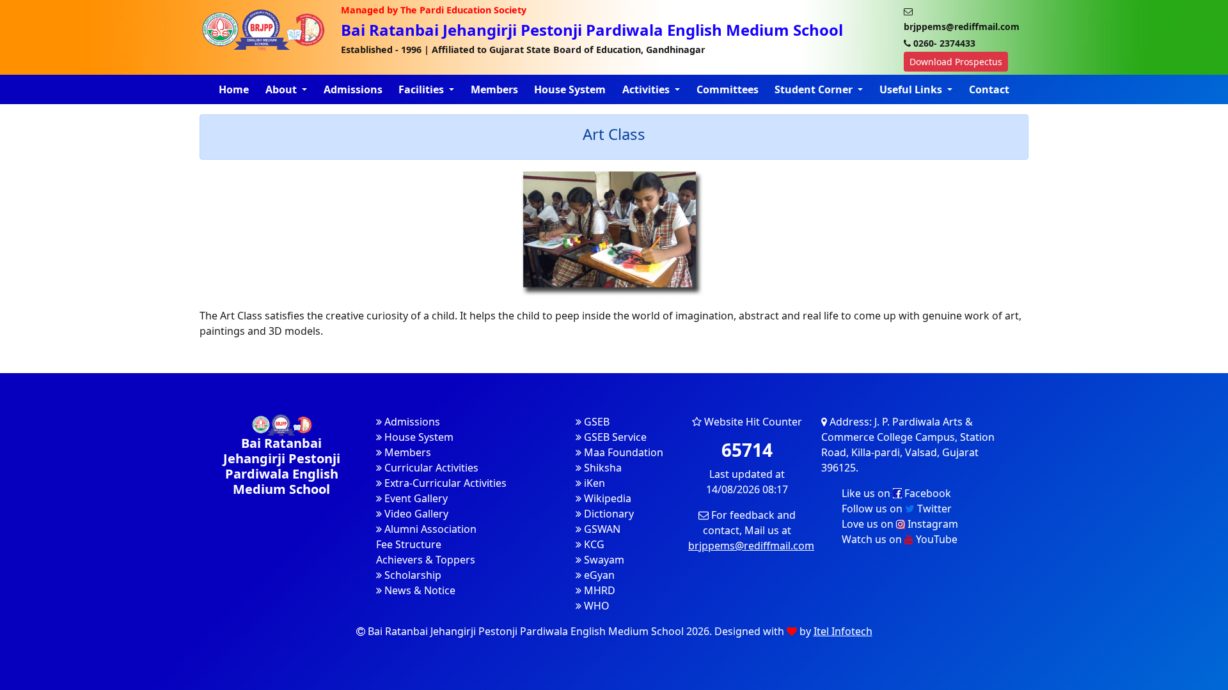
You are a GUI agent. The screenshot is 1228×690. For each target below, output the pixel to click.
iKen (593, 483)
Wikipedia (606, 498)
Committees (728, 89)
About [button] (282, 89)
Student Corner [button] (815, 89)
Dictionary (607, 514)
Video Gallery (415, 514)
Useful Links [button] (912, 89)
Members (494, 89)
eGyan (598, 575)
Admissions (353, 89)
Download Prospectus (955, 62)
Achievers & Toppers (425, 560)
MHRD (598, 590)
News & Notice (418, 590)
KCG (592, 544)
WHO (595, 606)
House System (570, 89)
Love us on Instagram (900, 524)
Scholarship (411, 575)
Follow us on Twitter (897, 509)
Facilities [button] (422, 89)
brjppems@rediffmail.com (751, 546)
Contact (989, 89)
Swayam (602, 560)
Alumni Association (429, 529)
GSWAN (600, 529)
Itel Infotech (843, 631)
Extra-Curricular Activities (444, 483)
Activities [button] (647, 89)
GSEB (595, 422)
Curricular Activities (430, 468)
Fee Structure (408, 544)
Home (234, 89)
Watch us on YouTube (899, 539)
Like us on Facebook (896, 493)
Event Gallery (415, 498)
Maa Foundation (622, 452)
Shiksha (601, 468)
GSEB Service (614, 437)
